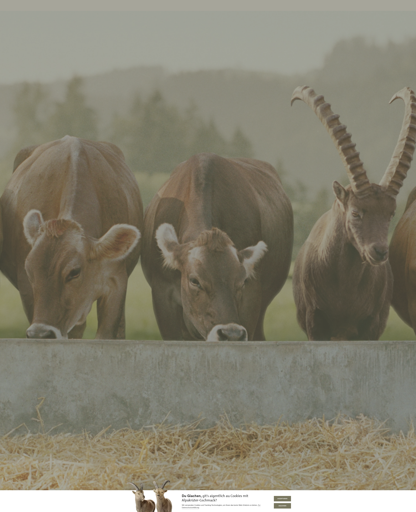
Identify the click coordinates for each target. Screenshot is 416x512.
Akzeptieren (282, 498)
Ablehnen (282, 506)
